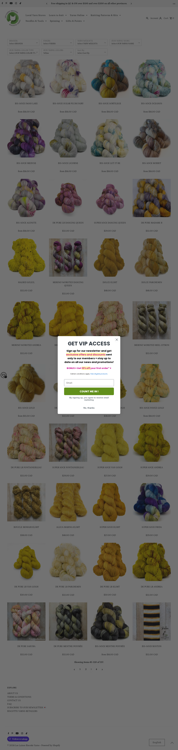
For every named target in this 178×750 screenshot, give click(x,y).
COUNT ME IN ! (89, 391)
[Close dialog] (116, 339)
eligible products (100, 374)
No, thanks (89, 407)
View (92, 374)
